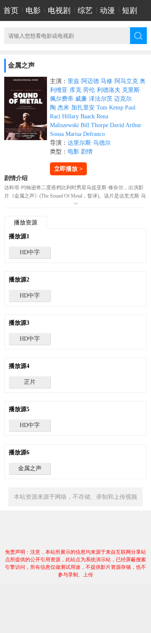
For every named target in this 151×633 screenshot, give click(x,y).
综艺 (85, 10)
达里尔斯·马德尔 (89, 143)
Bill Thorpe (94, 125)
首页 (10, 10)
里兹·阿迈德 (83, 81)
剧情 (87, 151)
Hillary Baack (78, 116)
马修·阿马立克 (119, 81)
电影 (33, 10)
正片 (30, 382)
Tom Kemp (109, 107)
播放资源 (25, 222)
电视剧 (59, 10)
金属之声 (30, 468)
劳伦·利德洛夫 (101, 90)
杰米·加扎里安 (76, 107)
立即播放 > (68, 169)
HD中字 (30, 252)
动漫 (107, 10)
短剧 (129, 10)
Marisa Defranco (85, 134)
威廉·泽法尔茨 (93, 99)
